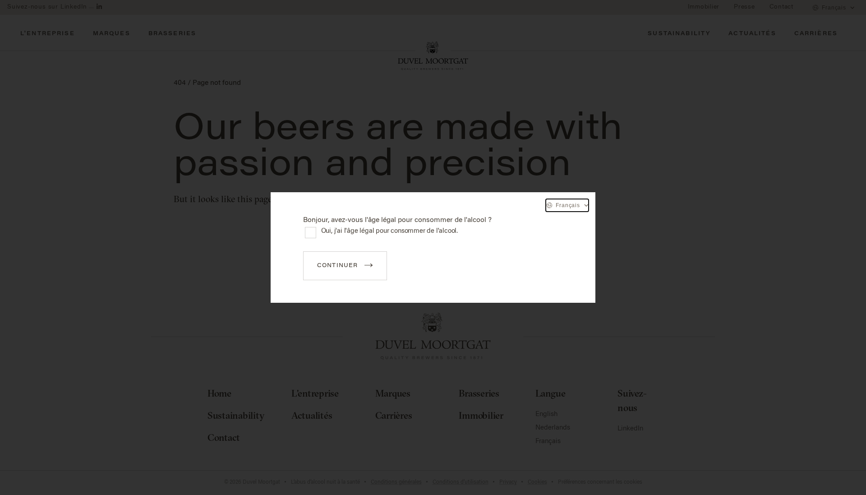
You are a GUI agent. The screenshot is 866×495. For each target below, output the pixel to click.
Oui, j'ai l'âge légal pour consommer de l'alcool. (389, 231)
